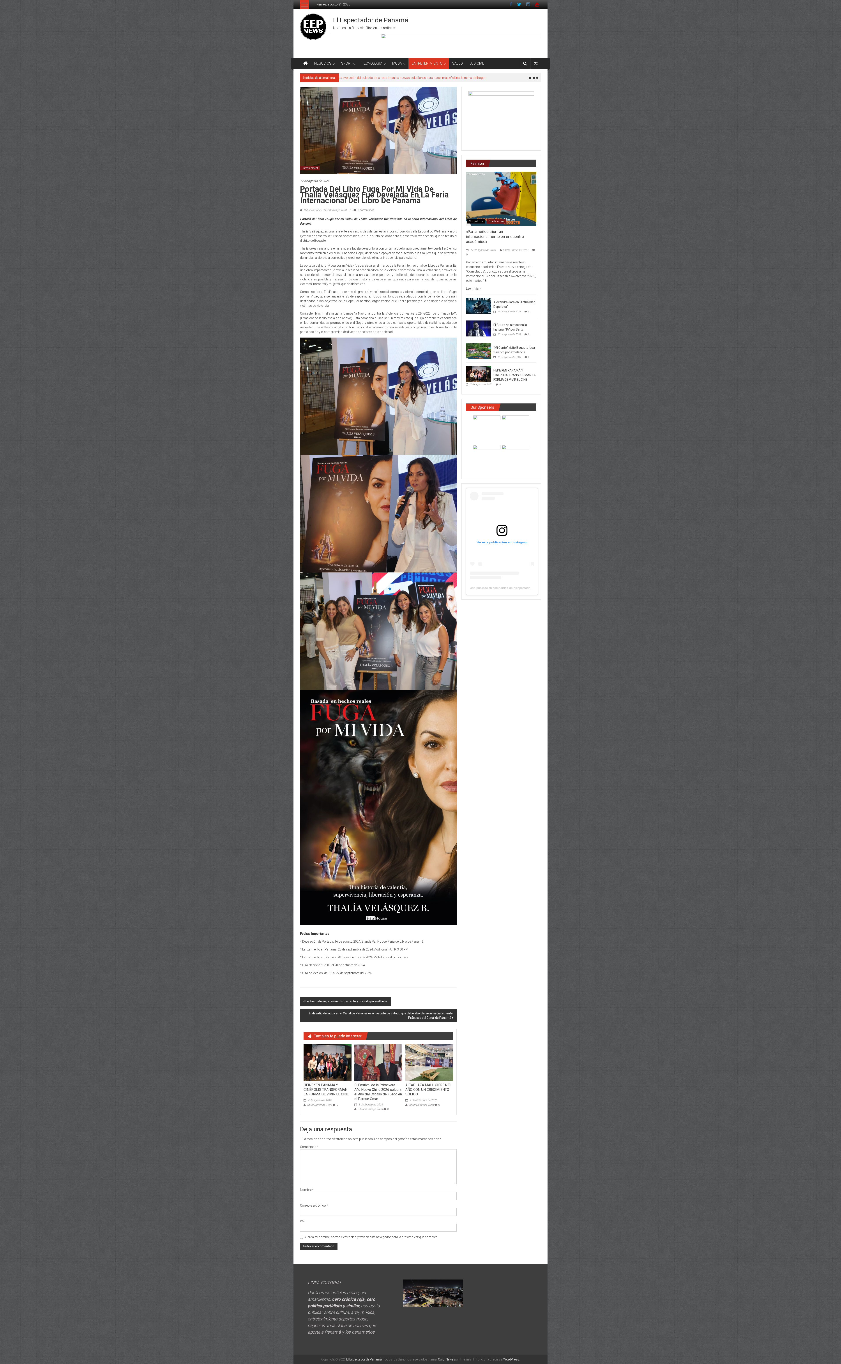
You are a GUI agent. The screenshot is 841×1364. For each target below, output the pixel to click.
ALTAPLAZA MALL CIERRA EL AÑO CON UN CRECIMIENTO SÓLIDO (428, 1089)
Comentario (309, 1147)
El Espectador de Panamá (370, 20)
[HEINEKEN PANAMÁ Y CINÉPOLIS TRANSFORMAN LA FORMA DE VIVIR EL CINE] (327, 1062)
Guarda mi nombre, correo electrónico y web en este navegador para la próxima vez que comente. (371, 1237)
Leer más (472, 288)
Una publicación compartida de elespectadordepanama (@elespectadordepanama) (527, 588)
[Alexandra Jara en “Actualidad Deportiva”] (478, 305)
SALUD (457, 63)
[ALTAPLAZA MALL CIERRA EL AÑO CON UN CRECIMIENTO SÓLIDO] (429, 1062)
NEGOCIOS (322, 63)
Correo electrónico (314, 1205)
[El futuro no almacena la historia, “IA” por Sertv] (478, 328)
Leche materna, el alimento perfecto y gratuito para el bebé (346, 1001)
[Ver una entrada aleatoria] (536, 63)
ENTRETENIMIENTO (427, 63)
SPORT (346, 63)
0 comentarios (365, 210)
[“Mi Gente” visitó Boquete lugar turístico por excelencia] (478, 351)
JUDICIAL (476, 63)
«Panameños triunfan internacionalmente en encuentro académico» (385, 77)
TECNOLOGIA (372, 63)
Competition (476, 221)
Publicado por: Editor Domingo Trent (325, 210)
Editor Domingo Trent (319, 1104)
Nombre (307, 1190)
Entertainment (310, 168)
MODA (397, 63)
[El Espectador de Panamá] (305, 63)
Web (303, 1221)
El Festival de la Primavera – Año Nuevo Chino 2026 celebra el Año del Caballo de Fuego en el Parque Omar (378, 1092)
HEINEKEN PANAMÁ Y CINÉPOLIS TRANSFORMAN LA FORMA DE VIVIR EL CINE (326, 1089)
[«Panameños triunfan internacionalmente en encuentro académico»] (501, 198)
